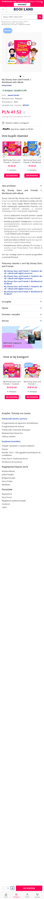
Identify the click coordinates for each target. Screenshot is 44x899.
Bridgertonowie (8, 478)
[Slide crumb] (20, 76)
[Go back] (3, 9)
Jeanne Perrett (13, 95)
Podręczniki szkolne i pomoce (14, 418)
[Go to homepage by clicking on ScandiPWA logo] (23, 9)
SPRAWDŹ (22, 4)
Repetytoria (7, 494)
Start (6, 897)
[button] (39, 16)
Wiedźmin (6, 484)
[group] (12, 160)
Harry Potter (7, 481)
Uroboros (6, 504)
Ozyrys (5, 449)
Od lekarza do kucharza (12, 462)
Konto (27, 897)
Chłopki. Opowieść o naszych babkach (18, 446)
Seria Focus (7, 497)
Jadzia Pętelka (8, 474)
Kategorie (16, 897)
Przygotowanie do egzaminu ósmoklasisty (20, 423)
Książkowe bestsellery (11, 441)
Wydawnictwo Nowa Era (12, 433)
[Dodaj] (12, 888)
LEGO (4, 507)
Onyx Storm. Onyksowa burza (15, 458)
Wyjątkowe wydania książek (14, 500)
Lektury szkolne (8, 436)
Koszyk (37, 897)
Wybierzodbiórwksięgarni (17, 123)
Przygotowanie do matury (13, 426)
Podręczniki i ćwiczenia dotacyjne (16, 430)
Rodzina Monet (8, 471)
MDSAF (26, 105)
